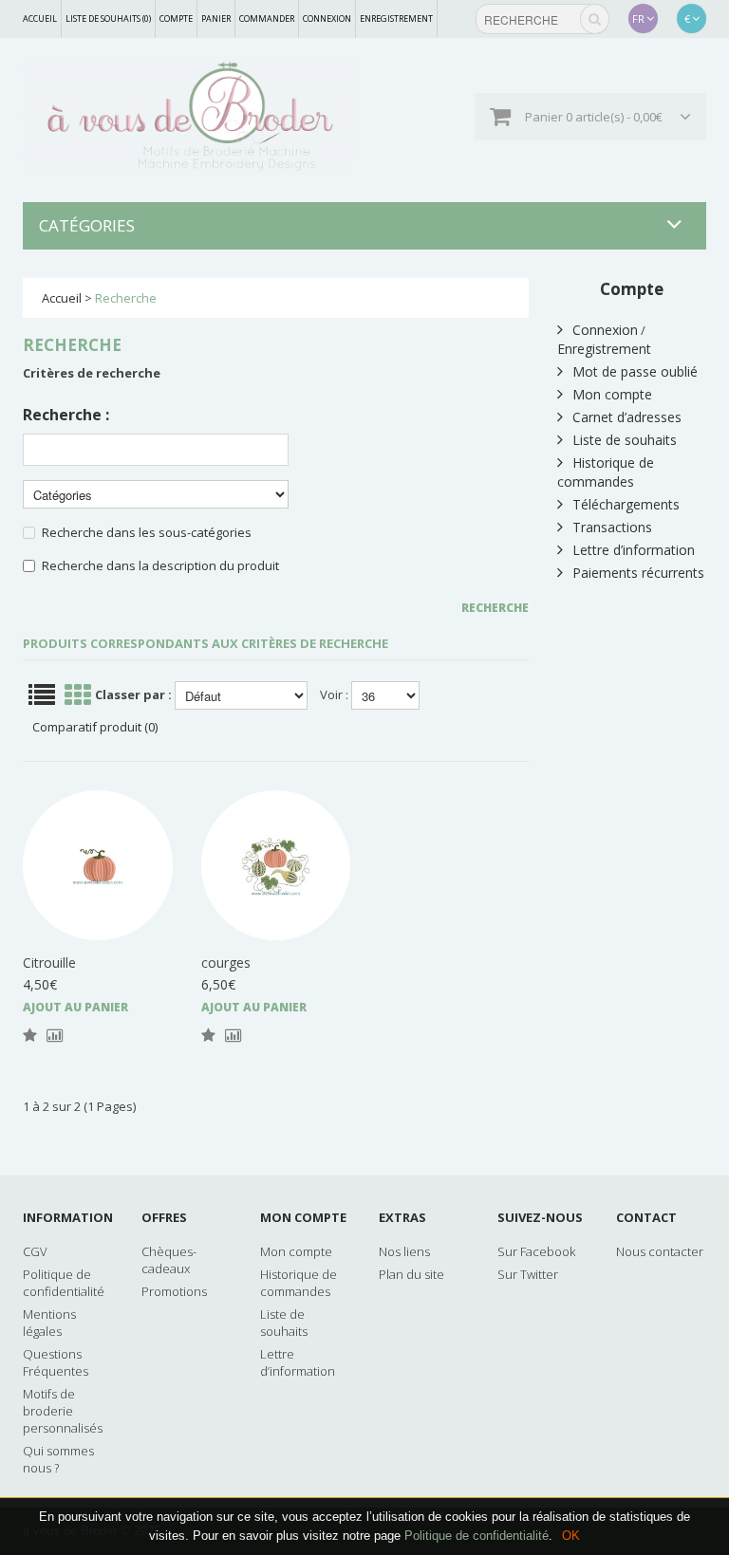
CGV (35, 1251)
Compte (176, 18)
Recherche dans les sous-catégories (147, 532)
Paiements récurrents (638, 573)
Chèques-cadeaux (168, 1260)
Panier (216, 18)
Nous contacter (659, 1251)
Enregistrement (396, 18)
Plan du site (411, 1274)
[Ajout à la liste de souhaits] (30, 1036)
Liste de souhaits (624, 440)
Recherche (126, 297)
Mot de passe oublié (635, 371)
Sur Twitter (527, 1274)
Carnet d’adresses (627, 417)
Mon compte (612, 394)
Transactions (612, 527)
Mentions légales (49, 1322)
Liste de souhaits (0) (108, 18)
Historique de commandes (605, 472)
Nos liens (404, 1251)
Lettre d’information (633, 550)
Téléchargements (626, 504)
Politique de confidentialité (476, 1535)
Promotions (174, 1291)
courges (226, 962)
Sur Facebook (536, 1251)
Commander (266, 18)
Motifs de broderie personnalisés (63, 1410)
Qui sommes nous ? (58, 1459)
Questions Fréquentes (55, 1362)
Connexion (327, 18)
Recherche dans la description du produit (160, 565)
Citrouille (49, 962)
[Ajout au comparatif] (55, 1036)
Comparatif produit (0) (95, 726)
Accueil (40, 18)
